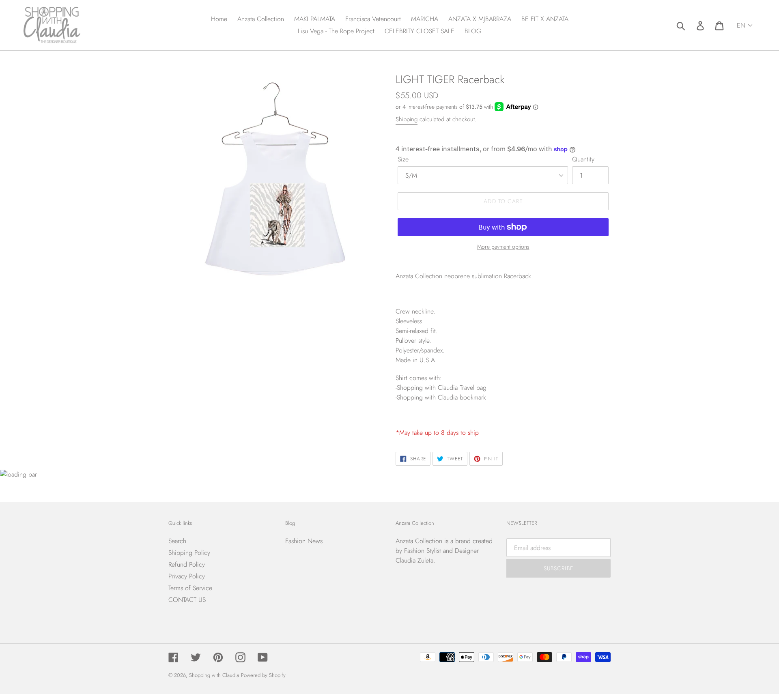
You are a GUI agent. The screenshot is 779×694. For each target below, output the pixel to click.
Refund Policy (186, 564)
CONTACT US (187, 599)
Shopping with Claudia (214, 675)
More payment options (503, 247)
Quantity (583, 159)
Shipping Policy (189, 552)
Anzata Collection (419, 541)
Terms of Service (190, 588)
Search (177, 541)
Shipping (406, 119)
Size (403, 159)
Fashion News (304, 541)
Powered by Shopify (263, 675)
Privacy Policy (186, 576)
